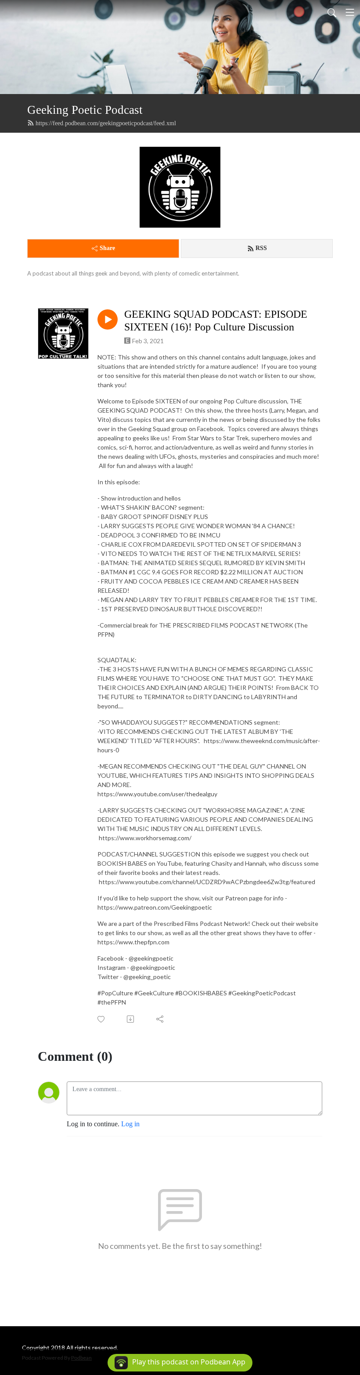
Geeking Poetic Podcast (85, 109)
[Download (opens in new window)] (131, 1019)
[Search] (332, 12)
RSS (261, 248)
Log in (130, 1124)
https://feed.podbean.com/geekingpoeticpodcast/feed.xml (106, 123)
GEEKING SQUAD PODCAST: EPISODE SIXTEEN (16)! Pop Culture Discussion (215, 320)
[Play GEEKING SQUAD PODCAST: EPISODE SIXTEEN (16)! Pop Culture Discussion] (107, 319)
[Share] (160, 1019)
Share (107, 248)
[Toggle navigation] (350, 12)
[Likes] (102, 1019)
